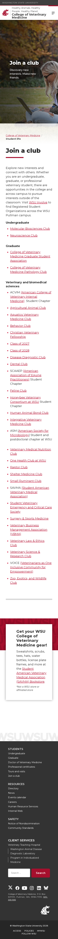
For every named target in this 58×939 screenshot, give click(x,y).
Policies (29, 931)
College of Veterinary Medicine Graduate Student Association (30, 256)
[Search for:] (19, 873)
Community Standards (21, 828)
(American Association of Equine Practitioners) (25, 375)
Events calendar (17, 797)
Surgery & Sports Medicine (29, 518)
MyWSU (41, 931)
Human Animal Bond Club (29, 413)
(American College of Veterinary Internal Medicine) (30, 297)
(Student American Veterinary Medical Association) (29, 492)
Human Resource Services (23, 806)
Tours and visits (16, 771)
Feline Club (18, 390)
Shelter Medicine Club (26, 474)
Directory (13, 788)
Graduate (13, 757)
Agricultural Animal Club (28, 308)
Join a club (14, 775)
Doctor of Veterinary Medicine (25, 762)
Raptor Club (19, 467)
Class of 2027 (19, 343)
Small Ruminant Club (25, 481)
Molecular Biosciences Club (30, 228)
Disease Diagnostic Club (28, 357)
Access (17, 931)
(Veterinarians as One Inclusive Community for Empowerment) (31, 567)
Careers (12, 802)
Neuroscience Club (24, 235)
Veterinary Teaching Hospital (24, 844)
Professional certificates (21, 766)
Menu (53, 13)
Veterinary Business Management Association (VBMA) (28, 530)
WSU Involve (38, 202)
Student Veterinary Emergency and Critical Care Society (31, 507)
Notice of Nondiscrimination (24, 823)
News (11, 793)
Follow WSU (29, 933)
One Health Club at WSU (28, 460)
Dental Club (19, 364)
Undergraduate (16, 753)
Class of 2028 (19, 350)
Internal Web (15, 811)
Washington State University (20, 2)
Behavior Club (20, 326)
